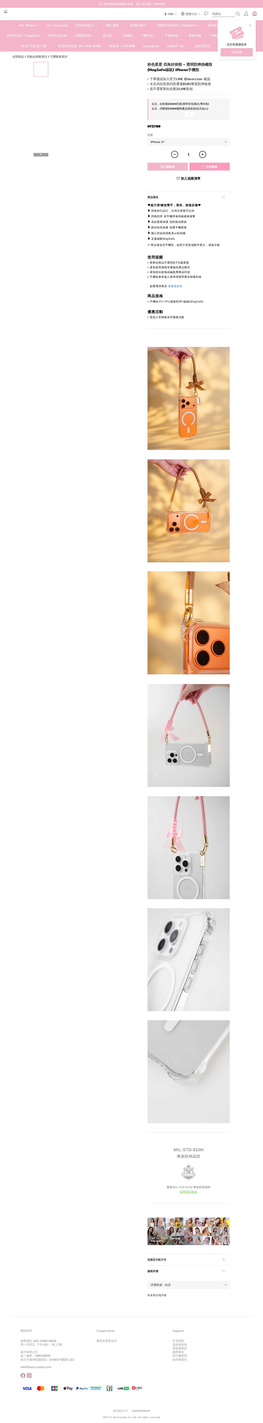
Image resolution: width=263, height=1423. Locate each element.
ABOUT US (175, 46)
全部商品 (18, 56)
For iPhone (27, 25)
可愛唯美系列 (58, 56)
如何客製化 (203, 46)
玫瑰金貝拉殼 (57, 35)
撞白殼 (107, 35)
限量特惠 (195, 35)
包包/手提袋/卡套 (34, 46)
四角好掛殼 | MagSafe (23, 35)
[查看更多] (189, 116)
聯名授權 (112, 25)
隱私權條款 (180, 1348)
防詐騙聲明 (180, 1355)
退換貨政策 (175, 286)
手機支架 (147, 35)
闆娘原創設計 (85, 25)
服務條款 (178, 1352)
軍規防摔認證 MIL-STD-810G (79, 46)
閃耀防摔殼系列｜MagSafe (176, 25)
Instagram (151, 46)
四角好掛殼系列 (37, 56)
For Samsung (57, 25)
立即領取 (236, 52)
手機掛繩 (171, 35)
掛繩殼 (128, 35)
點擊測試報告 (188, 1191)
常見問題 (178, 1341)
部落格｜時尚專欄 (122, 46)
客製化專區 (138, 25)
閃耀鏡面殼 (83, 35)
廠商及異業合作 (107, 1341)
